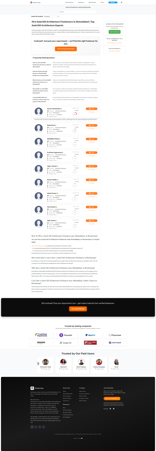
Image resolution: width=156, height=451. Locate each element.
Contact (92, 108)
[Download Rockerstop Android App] (110, 408)
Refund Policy (83, 400)
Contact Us (66, 400)
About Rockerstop (67, 393)
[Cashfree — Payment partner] (41, 335)
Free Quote (92, 112)
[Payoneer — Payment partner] (115, 335)
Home (64, 391)
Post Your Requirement (39, 246)
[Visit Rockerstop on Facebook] (32, 427)
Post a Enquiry (67, 396)
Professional (92, 2)
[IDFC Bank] (90, 343)
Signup (112, 2)
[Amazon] (41, 343)
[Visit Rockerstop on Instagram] (39, 427)
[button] (120, 2)
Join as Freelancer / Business (114, 43)
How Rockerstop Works (114, 51)
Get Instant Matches (78, 309)
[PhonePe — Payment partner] (65, 335)
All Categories (66, 417)
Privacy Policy (83, 396)
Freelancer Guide (83, 398)
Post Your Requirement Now (65, 49)
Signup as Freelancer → (112, 398)
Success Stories (67, 410)
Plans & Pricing (67, 398)
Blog (64, 407)
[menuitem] (70, 2)
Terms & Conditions (84, 393)
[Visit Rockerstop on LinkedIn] (36, 427)
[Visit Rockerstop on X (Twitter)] (43, 427)
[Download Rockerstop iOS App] (113, 408)
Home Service (69, 2)
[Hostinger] (115, 343)
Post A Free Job (114, 32)
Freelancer (81, 2)
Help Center (82, 391)
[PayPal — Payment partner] (90, 335)
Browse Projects (67, 412)
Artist (102, 2)
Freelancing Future (68, 414)
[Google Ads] (65, 343)
